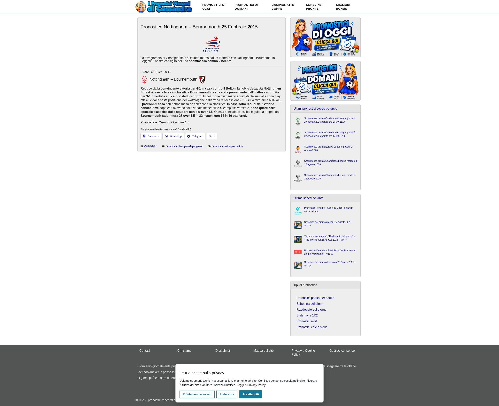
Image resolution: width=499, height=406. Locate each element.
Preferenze (226, 394)
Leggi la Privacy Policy (251, 385)
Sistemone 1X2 (307, 315)
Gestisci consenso (342, 350)
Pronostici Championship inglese (183, 146)
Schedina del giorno (310, 303)
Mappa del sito (263, 350)
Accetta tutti (250, 394)
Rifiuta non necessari (197, 394)
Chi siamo (184, 350)
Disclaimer (222, 350)
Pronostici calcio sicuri (311, 327)
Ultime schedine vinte (308, 198)
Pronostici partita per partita (227, 146)
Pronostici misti (307, 321)
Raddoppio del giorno (311, 309)
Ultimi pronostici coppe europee (315, 108)
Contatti (144, 350)
